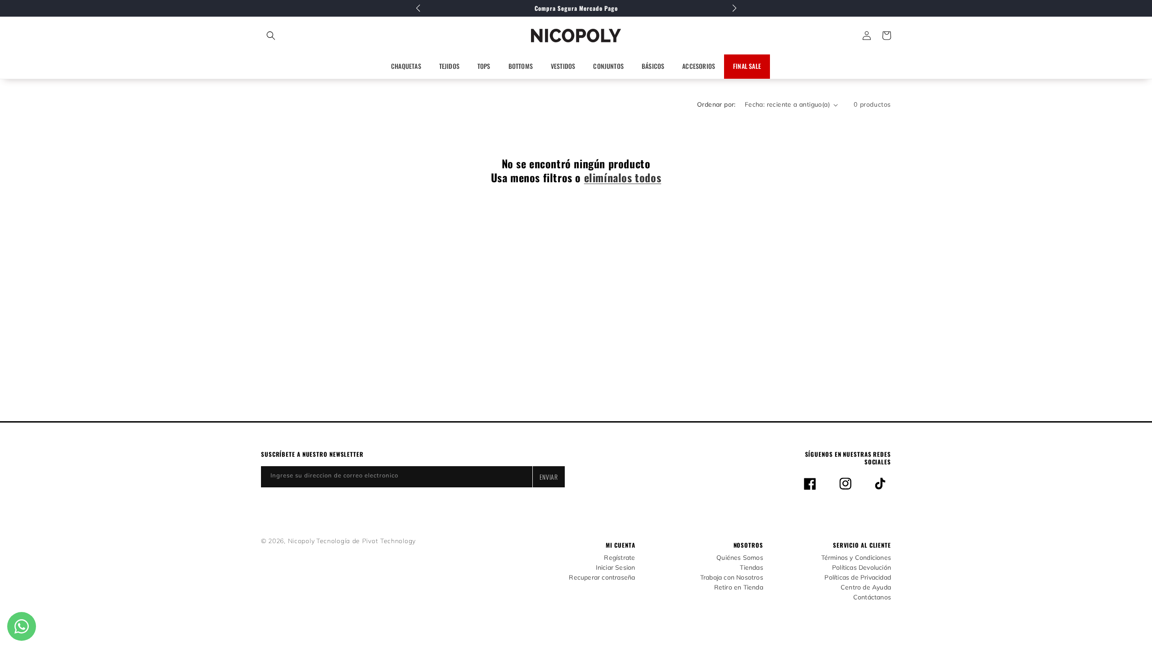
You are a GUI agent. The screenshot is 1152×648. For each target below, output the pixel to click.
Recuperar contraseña (602, 577)
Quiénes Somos (739, 558)
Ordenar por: (716, 104)
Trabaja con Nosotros (731, 577)
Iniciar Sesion (615, 568)
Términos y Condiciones (856, 558)
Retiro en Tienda (738, 587)
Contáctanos (872, 597)
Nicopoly (301, 541)
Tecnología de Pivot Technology (366, 541)
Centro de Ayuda (866, 587)
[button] (310, 35)
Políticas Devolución (861, 568)
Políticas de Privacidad (857, 577)
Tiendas (751, 568)
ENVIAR (549, 477)
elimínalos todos (623, 177)
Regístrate (619, 558)
